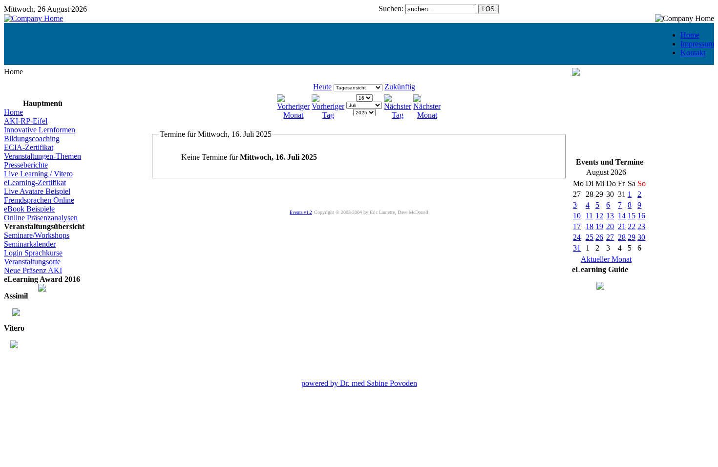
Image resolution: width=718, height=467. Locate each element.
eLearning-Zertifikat (35, 182)
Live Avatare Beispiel (37, 191)
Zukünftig (399, 87)
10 (577, 216)
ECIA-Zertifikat (28, 147)
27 (610, 237)
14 (622, 216)
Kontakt (692, 52)
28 (622, 237)
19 (599, 226)
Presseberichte (26, 165)
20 (610, 226)
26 (599, 237)
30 (641, 237)
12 (599, 216)
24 (577, 237)
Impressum (697, 44)
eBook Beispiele (29, 209)
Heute (322, 87)
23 (641, 226)
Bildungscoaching (32, 138)
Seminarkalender (30, 244)
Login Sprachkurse (33, 253)
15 (631, 216)
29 (631, 237)
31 (577, 248)
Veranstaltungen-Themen (42, 156)
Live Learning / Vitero (38, 174)
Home (689, 35)
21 (622, 226)
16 (641, 216)
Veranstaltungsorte (32, 261)
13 (610, 216)
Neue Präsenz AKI (33, 270)
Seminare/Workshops (36, 235)
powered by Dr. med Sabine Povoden (359, 383)
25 (589, 237)
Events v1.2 (301, 212)
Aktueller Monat (606, 259)
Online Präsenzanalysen (41, 217)
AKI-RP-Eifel (25, 121)
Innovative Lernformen (39, 130)
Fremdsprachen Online (39, 200)
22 (631, 226)
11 (589, 216)
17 (577, 226)
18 (589, 226)
